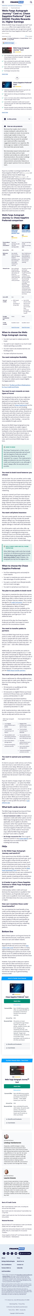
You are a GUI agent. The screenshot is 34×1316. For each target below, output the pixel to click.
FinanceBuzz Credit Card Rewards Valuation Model (17, 1275)
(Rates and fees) (5, 27)
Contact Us (20, 1264)
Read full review (15, 327)
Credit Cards (5, 8)
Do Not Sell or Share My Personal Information (17, 1307)
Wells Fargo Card (11, 557)
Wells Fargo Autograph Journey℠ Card (15, 231)
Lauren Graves (10, 1178)
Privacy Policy (21, 1304)
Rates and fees (17, 1004)
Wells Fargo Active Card (15, 555)
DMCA (17, 1310)
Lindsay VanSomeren (12, 1143)
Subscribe (20, 1268)
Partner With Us (6, 1268)
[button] (3, 2)
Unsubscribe (23, 1310)
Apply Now (5, 74)
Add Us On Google (9, 43)
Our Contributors (6, 1264)
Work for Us (20, 1261)
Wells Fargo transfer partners (16, 670)
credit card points (16, 602)
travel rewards (23, 838)
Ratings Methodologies (8, 1261)
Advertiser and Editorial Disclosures (12, 5)
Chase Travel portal (21, 405)
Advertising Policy (13, 1304)
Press (18, 1258)
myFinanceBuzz (6, 1271)
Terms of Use (12, 1310)
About (3, 1258)
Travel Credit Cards (15, 8)
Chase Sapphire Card (26, 230)
